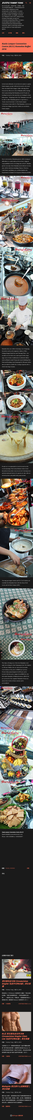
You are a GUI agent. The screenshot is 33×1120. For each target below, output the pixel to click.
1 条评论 (8, 1056)
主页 (3, 33)
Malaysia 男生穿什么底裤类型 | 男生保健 (16, 1087)
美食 (17, 33)
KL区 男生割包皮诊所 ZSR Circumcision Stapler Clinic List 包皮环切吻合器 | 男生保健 (15, 1036)
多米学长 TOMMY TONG (12, 3)
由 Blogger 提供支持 (17, 1115)
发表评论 (8, 1106)
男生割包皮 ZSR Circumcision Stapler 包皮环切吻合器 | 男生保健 (16, 984)
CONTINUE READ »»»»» (24, 1003)
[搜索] (26, 3)
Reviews (12, 868)
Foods (8, 868)
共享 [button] (28, 868)
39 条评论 (8, 1003)
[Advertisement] (16, 932)
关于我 (10, 33)
